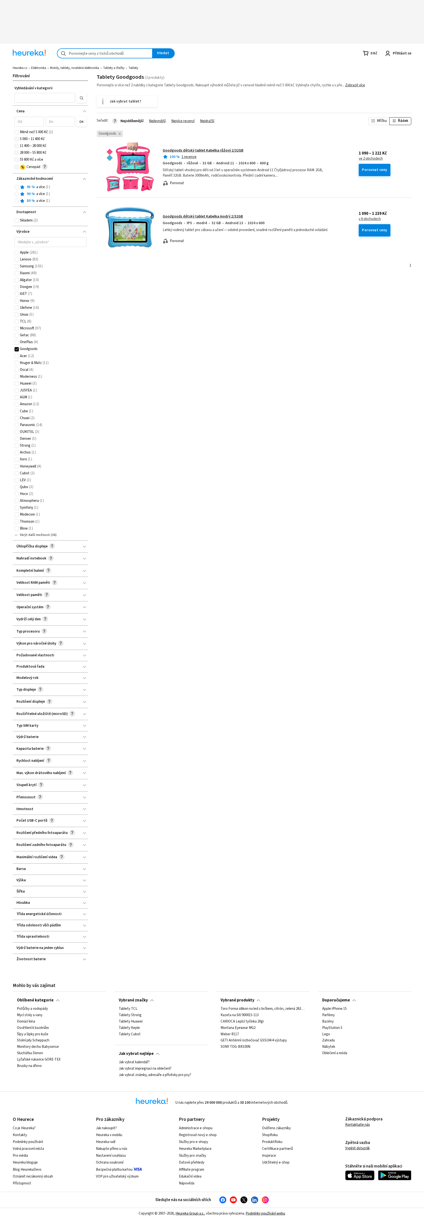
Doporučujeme (336, 1000)
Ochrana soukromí (109, 1162)
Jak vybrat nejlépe (136, 1054)
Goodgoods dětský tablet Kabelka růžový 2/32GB (203, 150)
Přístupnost (22, 1183)
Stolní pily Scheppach (33, 1040)
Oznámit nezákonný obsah (33, 1176)
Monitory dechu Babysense (38, 1046)
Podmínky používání (28, 1141)
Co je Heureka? (24, 1128)
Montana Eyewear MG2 (238, 1027)
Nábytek (328, 1046)
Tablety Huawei (131, 1021)
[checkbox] (16, 132)
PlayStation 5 (332, 1027)
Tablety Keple (129, 1027)
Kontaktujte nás (357, 1124)
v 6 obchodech (370, 219)
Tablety (133, 68)
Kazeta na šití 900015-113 (240, 1015)
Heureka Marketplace (195, 1148)
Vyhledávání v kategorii (33, 88)
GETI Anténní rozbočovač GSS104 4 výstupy (254, 1040)
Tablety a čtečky (113, 68)
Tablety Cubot (130, 1034)
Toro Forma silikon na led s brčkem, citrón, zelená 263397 (263, 1008)
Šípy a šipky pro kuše (32, 1034)
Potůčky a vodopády (32, 1008)
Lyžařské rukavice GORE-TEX (39, 1059)
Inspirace (269, 1155)
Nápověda (186, 1183)
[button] (44, 98)
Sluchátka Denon (30, 1053)
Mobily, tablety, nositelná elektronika (74, 68)
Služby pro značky (192, 1155)
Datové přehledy (191, 1162)
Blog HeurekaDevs (27, 1169)
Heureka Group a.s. (189, 1213)
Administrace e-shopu (195, 1128)
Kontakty (20, 1135)
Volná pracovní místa (28, 1148)
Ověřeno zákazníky (276, 1128)
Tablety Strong (130, 1015)
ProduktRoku (272, 1141)
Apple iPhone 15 (334, 1008)
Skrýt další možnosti (35, 535)
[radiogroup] (50, 194)
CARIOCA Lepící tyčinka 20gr (242, 1021)
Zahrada (328, 1040)
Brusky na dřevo (29, 1065)
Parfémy (328, 1015)
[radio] (16, 187)
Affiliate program (191, 1169)
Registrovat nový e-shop (198, 1135)
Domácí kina (26, 1021)
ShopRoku (270, 1135)
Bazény (328, 1021)
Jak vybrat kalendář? (134, 1062)
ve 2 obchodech (371, 158)
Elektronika (38, 68)
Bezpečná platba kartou (114, 1169)
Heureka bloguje (25, 1162)
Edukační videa (190, 1176)
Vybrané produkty (237, 1000)
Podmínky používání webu (265, 1213)
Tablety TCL (128, 1008)
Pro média (20, 1155)
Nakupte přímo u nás (111, 1148)
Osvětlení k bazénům (33, 1027)
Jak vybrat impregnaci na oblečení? (145, 1068)
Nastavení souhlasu (111, 1155)
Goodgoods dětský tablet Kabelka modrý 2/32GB (203, 216)
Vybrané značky (133, 1000)
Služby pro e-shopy (193, 1141)
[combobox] (105, 53)
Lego (326, 1034)
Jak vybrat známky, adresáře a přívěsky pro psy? (155, 1075)
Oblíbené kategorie (35, 1000)
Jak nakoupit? (106, 1128)
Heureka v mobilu (109, 1135)
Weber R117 (230, 1034)
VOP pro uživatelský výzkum (117, 1176)
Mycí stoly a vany (29, 1015)
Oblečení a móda (334, 1053)
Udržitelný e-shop (276, 1162)
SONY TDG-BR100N (235, 1046)
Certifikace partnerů (277, 1148)
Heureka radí (105, 1141)
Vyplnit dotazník (357, 1148)
